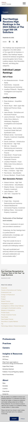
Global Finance (5, 301)
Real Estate (4, 317)
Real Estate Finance (7, 319)
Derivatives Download (8, 369)
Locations (5, 388)
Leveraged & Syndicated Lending (11, 308)
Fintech (3, 299)
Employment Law (6, 292)
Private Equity (5, 312)
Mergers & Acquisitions (8, 310)
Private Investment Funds (8, 315)
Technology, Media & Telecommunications (13, 326)
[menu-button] (24, 3)
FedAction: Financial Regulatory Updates (13, 372)
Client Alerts (6, 356)
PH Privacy (5, 359)
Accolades (5, 386)
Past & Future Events (8, 374)
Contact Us (5, 394)
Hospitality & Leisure (7, 303)
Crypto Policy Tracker (8, 366)
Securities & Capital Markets (9, 321)
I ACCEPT (14, 418)
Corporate (4, 288)
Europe (3, 297)
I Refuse (23, 418)
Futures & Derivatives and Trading (11, 290)
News (4, 383)
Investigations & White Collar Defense (12, 306)
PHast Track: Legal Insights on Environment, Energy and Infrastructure (13, 362)
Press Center (6, 391)
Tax (2, 324)
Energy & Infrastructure (8, 294)
